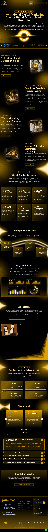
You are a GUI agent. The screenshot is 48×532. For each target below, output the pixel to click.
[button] (31, 3)
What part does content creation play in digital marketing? (18, 458)
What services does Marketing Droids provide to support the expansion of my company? (19, 440)
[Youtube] (40, 523)
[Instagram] (43, 523)
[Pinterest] (37, 523)
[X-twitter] (34, 523)
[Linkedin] (28, 523)
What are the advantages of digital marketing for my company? (20, 452)
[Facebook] (31, 523)
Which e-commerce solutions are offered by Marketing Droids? (20, 462)
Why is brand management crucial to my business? (17, 455)
